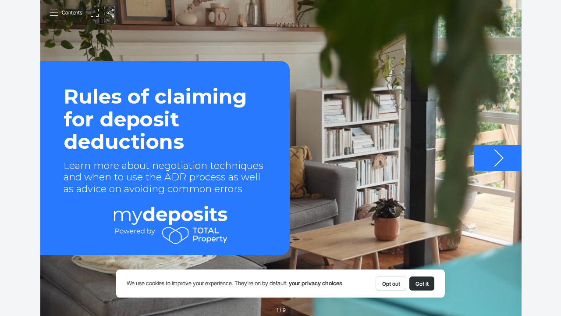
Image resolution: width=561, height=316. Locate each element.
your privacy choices (315, 283)
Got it (422, 283)
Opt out (391, 283)
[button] (66, 12)
